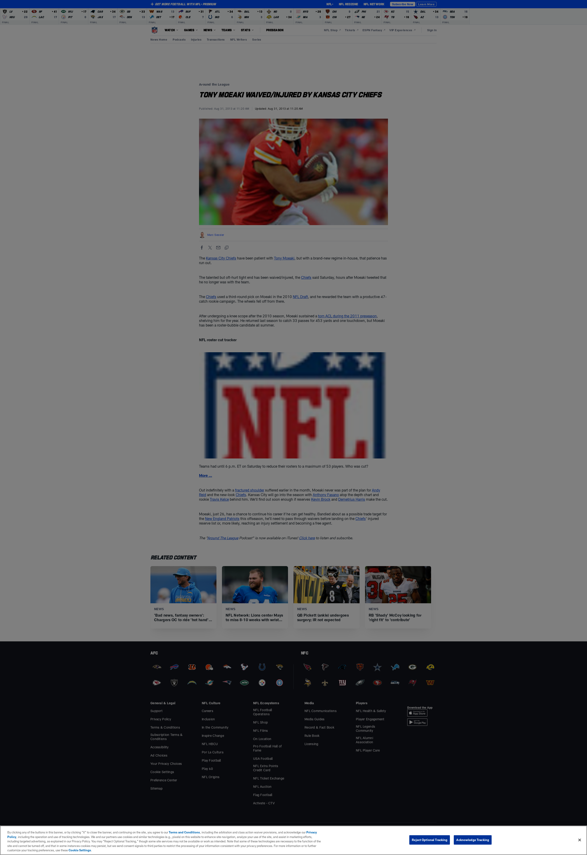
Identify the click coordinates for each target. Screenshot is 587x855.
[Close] (580, 840)
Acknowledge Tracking (472, 840)
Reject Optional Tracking (429, 840)
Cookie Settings (80, 850)
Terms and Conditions (184, 832)
